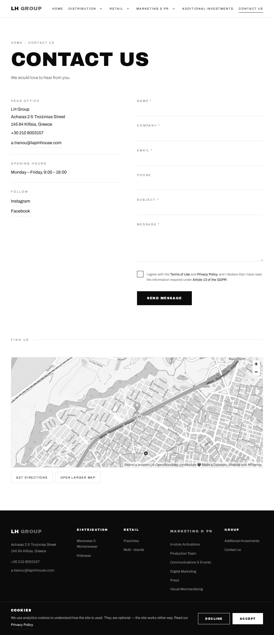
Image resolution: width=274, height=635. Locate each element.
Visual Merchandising (186, 589)
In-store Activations (185, 544)
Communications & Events (190, 562)
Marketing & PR (152, 8)
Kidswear (84, 556)
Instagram (20, 201)
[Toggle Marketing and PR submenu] (173, 8)
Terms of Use (180, 274)
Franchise (131, 541)
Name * (144, 100)
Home (57, 8)
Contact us (251, 8)
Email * (145, 150)
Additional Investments (207, 8)
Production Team (183, 553)
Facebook (20, 211)
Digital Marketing (183, 571)
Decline (214, 618)
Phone (144, 175)
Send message (164, 298)
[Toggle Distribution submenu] (101, 8)
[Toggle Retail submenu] (128, 8)
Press (174, 580)
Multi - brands (134, 550)
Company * (148, 125)
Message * (148, 224)
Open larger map (78, 477)
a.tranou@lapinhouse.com (36, 142)
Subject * (148, 199)
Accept (248, 618)
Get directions (32, 477)
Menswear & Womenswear (87, 543)
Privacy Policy (207, 274)
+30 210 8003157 (27, 132)
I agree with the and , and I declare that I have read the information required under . (204, 277)
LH (26, 8)
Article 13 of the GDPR (210, 280)
